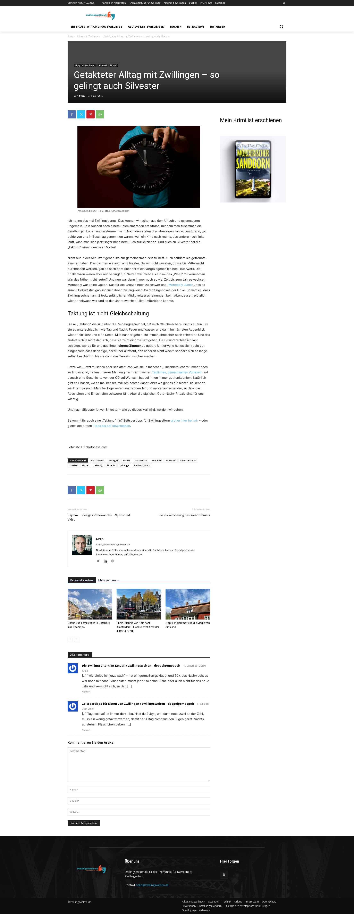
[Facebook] (72, 114)
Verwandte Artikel (81, 580)
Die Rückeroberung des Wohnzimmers (184, 515)
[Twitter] (81, 114)
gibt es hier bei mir (184, 420)
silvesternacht (188, 460)
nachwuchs (141, 460)
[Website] (114, 561)
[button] (281, 27)
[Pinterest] (90, 114)
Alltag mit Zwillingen (88, 36)
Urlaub (113, 65)
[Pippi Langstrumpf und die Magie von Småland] (188, 604)
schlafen (157, 460)
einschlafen (97, 460)
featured (103, 65)
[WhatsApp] (100, 114)
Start (70, 36)
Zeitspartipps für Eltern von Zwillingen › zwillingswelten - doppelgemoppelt (138, 704)
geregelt (114, 460)
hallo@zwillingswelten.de (152, 885)
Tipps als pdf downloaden (111, 426)
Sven (82, 95)
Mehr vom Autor (108, 580)
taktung (98, 465)
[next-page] (76, 639)
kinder (126, 460)
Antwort (86, 691)
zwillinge (124, 465)
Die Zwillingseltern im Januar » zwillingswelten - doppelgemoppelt (131, 665)
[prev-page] (70, 639)
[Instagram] (284, 3)
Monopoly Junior (181, 285)
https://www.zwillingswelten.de (113, 544)
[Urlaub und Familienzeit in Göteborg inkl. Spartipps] (90, 604)
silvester (171, 460)
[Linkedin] (106, 561)
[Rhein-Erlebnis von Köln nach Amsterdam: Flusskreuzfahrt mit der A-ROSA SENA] (139, 604)
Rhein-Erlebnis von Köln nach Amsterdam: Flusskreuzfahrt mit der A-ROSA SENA (138, 627)
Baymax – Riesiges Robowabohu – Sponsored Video (99, 517)
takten (85, 465)
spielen (73, 465)
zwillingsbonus (142, 465)
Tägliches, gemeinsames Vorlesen (177, 372)
